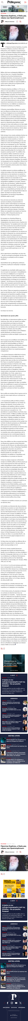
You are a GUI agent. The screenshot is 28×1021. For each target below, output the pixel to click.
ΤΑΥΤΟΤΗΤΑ (14, 1007)
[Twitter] (20, 1003)
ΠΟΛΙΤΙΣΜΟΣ (3, 13)
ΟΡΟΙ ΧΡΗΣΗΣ (6, 1007)
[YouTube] (16, 1003)
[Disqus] (14, 785)
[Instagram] (12, 1003)
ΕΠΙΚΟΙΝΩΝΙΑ (21, 1007)
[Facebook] (7, 1003)
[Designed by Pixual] (14, 1015)
